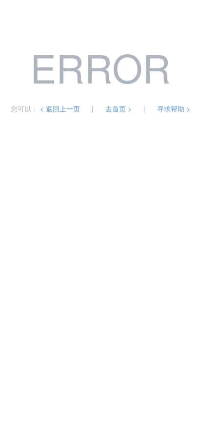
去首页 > (118, 108)
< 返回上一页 (60, 108)
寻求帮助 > (173, 108)
